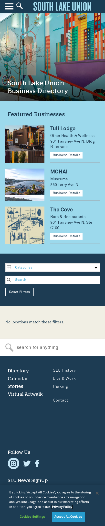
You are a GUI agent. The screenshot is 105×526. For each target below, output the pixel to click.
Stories (15, 386)
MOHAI (59, 172)
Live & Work (64, 378)
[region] (52, 505)
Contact (60, 400)
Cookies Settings (32, 516)
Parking (60, 386)
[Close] (97, 493)
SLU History (64, 370)
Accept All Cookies (68, 516)
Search (9, 347)
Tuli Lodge (62, 129)
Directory (18, 370)
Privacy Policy (62, 507)
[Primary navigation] (9, 6)
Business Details (66, 155)
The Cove (61, 210)
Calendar (18, 378)
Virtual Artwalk (25, 394)
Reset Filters (19, 292)
